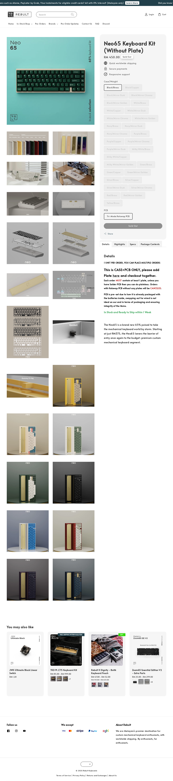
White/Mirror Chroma (117, 118)
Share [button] (110, 233)
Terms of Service (63, 775)
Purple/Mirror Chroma (138, 141)
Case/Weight (111, 81)
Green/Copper (114, 172)
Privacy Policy (79, 775)
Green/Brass (146, 164)
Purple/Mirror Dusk (116, 149)
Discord (106, 23)
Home (11, 23)
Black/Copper (132, 87)
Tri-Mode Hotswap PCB (118, 216)
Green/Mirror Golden (137, 172)
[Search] (72, 14)
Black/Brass (113, 87)
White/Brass (140, 103)
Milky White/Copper (117, 157)
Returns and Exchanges (97, 775)
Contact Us (87, 23)
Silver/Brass (113, 180)
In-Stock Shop (23, 24)
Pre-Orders (40, 23)
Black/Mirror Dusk (116, 95)
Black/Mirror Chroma (142, 95)
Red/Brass (112, 195)
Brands (52, 24)
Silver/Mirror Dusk (116, 187)
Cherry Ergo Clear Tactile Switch (25, 773)
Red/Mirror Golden (133, 195)
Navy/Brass (112, 126)
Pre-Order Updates (70, 23)
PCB (106, 210)
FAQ (97, 23)
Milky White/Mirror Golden (120, 164)
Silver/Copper (132, 180)
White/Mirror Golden (145, 118)
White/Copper (114, 110)
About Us (113, 775)
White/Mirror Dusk (136, 110)
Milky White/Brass (141, 149)
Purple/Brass (140, 133)
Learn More (124, 2)
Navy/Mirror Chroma (117, 133)
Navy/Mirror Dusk (133, 126)
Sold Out (133, 225)
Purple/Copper (114, 141)
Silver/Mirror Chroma (141, 187)
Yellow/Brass (113, 203)
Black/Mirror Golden (117, 103)
